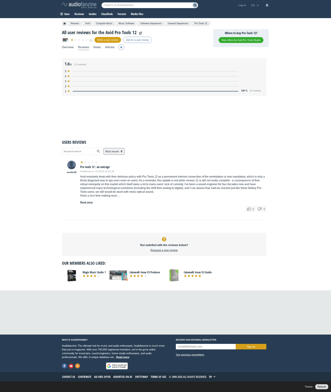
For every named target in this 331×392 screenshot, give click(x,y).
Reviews (79, 14)
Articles (109, 47)
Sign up (251, 346)
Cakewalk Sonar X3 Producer (144, 272)
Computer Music (104, 23)
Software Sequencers (151, 23)
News (97, 47)
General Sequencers (178, 23)
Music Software (126, 23)
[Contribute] (121, 47)
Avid (87, 23)
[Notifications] (267, 5)
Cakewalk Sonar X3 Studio (198, 272)
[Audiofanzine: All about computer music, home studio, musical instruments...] (79, 5)
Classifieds (107, 14)
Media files (137, 14)
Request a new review (164, 250)
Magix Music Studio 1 (94, 272)
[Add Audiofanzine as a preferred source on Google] (117, 365)
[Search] (195, 5)
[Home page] (64, 23)
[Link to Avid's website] (139, 33)
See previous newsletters (190, 354)
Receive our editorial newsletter (196, 340)
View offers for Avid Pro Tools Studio (241, 40)
